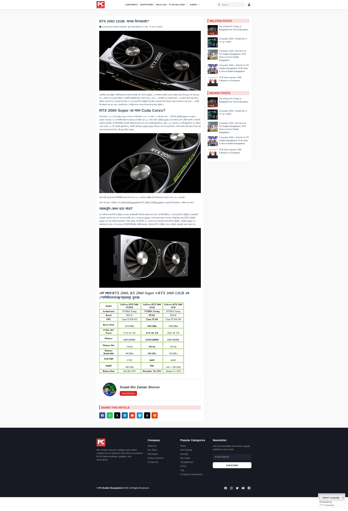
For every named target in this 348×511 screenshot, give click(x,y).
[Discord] (248, 488)
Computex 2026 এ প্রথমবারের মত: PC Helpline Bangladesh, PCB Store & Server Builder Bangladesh (234, 68)
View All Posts (128, 393)
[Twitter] (237, 488)
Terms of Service (156, 458)
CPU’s (183, 466)
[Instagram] (231, 488)
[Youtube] (243, 488)
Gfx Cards (157, 27)
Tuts (182, 470)
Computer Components (191, 474)
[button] (102, 415)
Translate (329, 505)
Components (131, 5)
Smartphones (147, 5)
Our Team (152, 450)
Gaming (193, 5)
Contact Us (153, 462)
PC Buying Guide (177, 5)
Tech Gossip (186, 450)
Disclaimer (153, 454)
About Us (152, 446)
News (183, 446)
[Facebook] (225, 488)
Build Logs (161, 5)
